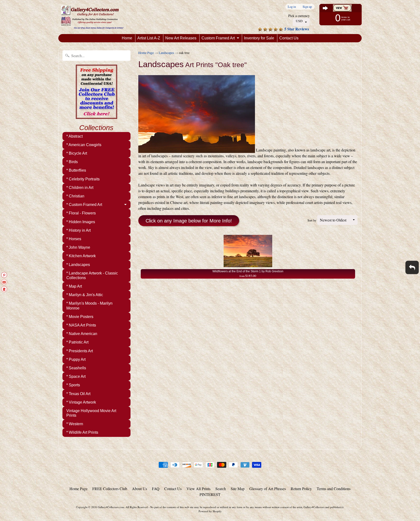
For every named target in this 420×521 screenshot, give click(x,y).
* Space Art (76, 376)
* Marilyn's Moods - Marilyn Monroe (89, 305)
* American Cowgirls (83, 145)
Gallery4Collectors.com (111, 507)
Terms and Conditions (333, 488)
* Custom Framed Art (84, 205)
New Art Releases (180, 38)
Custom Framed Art (218, 38)
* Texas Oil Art (78, 394)
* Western (74, 424)
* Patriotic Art (77, 342)
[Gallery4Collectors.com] (92, 17)
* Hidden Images (80, 222)
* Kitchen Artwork (81, 256)
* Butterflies (76, 170)
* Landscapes (78, 265)
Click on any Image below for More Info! (189, 220)
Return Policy (301, 488)
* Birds (72, 162)
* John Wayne (78, 247)
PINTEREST (210, 494)
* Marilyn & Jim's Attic (84, 295)
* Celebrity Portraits (83, 179)
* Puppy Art (76, 359)
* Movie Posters (79, 317)
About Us (139, 488)
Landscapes (166, 53)
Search (220, 488)
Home (127, 38)
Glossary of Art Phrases (267, 488)
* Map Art (74, 286)
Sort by (311, 220)
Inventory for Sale (259, 38)
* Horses (73, 239)
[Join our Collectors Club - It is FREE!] (96, 116)
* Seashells (76, 368)
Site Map (238, 488)
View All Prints (198, 488)
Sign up (307, 6)
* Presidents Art (79, 351)
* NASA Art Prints (81, 325)
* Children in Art (79, 187)
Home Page (146, 53)
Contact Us (288, 38)
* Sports (73, 385)
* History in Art (78, 230)
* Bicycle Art (76, 153)
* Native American (81, 334)
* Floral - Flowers (81, 213)
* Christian (75, 196)
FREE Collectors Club (109, 488)
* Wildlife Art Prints (82, 432)
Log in (292, 6)
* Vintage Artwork (81, 402)
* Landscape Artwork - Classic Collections (92, 275)
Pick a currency (299, 16)
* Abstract (74, 136)
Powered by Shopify (210, 511)
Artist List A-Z (148, 38)
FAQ (155, 488)
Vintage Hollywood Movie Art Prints (91, 413)
